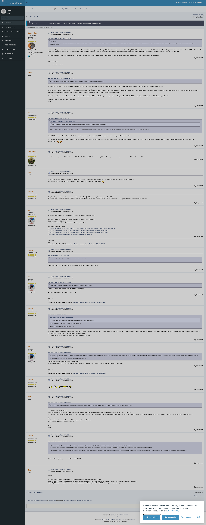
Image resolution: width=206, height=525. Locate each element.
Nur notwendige (170, 517)
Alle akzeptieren (152, 517)
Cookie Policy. (173, 511)
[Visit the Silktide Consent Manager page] (198, 517)
